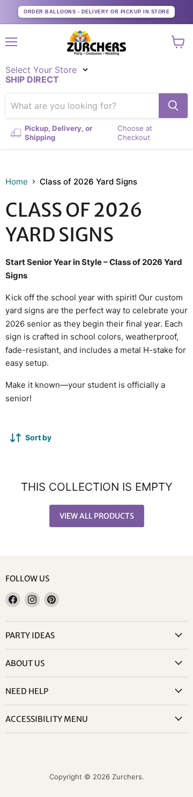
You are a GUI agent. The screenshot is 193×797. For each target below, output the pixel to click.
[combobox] (82, 105)
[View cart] (178, 42)
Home (16, 181)
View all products (97, 516)
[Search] (173, 105)
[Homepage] (96, 42)
